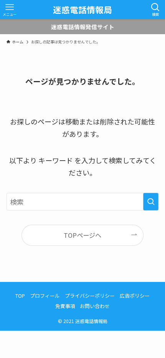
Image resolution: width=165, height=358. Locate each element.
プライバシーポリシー (90, 295)
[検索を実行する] (150, 201)
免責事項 (65, 306)
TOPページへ (82, 235)
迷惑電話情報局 (82, 9)
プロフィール (45, 295)
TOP (20, 295)
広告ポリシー (135, 295)
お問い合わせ (95, 306)
